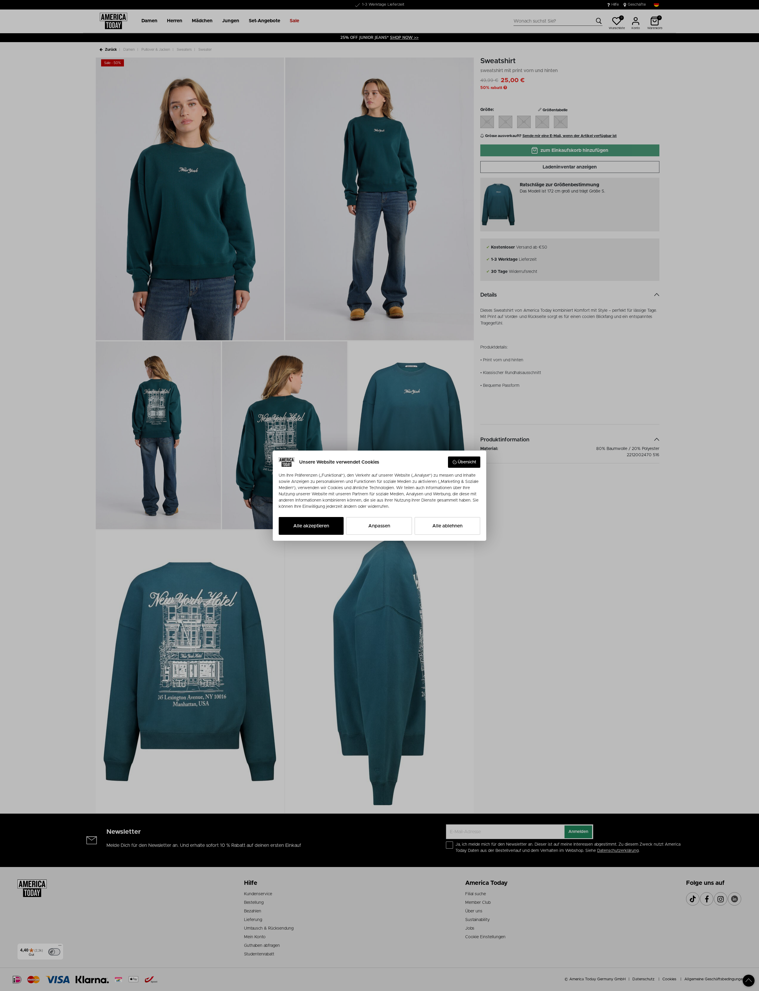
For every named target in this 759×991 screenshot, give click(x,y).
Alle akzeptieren (311, 526)
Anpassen (379, 526)
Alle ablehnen (447, 526)
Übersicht (467, 462)
